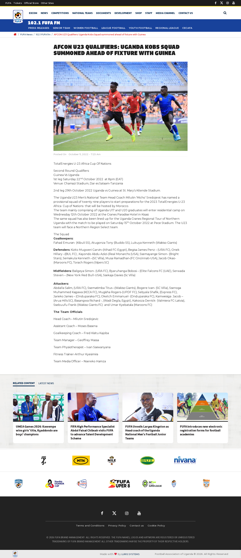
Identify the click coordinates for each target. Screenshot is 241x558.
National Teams (82, 13)
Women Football (86, 28)
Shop (138, 13)
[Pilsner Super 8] (121, 483)
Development (123, 13)
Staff (148, 13)
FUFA (8, 3)
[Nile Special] (120, 460)
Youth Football (140, 28)
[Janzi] (53, 460)
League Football (113, 28)
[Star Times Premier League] (215, 483)
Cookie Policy (156, 525)
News (44, 13)
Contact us (186, 13)
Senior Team (61, 28)
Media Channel (165, 13)
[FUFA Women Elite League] (26, 483)
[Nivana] (187, 460)
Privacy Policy (117, 525)
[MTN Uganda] (87, 460)
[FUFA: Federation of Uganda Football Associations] (18, 17)
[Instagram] (227, 3)
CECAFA (187, 28)
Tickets (17, 3)
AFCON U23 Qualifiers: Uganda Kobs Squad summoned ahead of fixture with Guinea (100, 34)
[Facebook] (215, 3)
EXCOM (33, 13)
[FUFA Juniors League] (89, 483)
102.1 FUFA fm (43, 34)
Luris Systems (131, 554)
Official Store (31, 3)
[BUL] (154, 460)
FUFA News (26, 34)
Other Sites (47, 3)
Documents (103, 13)
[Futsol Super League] (152, 483)
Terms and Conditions (90, 525)
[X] (221, 3)
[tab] (25, 383)
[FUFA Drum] (183, 483)
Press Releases (38, 28)
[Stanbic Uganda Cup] (58, 483)
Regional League (167, 28)
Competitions (60, 13)
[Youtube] (233, 3)
